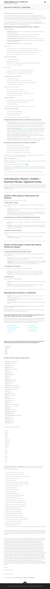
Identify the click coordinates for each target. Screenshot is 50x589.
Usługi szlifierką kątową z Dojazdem (21, 552)
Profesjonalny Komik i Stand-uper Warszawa (23, 561)
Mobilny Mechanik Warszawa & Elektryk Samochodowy (18, 548)
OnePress (31, 586)
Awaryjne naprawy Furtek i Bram (19, 539)
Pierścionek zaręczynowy (25, 128)
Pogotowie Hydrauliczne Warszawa (33, 554)
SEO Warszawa (12, 547)
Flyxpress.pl (38, 545)
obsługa (36, 236)
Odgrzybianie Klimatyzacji (12, 560)
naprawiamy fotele (34, 544)
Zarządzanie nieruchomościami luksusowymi (17, 558)
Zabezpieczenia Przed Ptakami (32, 558)
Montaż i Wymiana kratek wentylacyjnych (26, 560)
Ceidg (14, 577)
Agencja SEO (24, 542)
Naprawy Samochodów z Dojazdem (33, 539)
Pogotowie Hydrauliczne (29, 538)
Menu (45, 2)
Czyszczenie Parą (37, 538)
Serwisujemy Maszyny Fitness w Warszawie (12, 542)
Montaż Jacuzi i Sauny (21, 554)
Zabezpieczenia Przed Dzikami (32, 557)
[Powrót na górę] (25, 583)
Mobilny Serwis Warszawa (29, 577)
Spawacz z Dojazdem (12, 554)
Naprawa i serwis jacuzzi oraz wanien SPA (15, 541)
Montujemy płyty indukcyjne (14, 544)
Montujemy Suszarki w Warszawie (39, 561)
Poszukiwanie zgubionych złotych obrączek (32, 541)
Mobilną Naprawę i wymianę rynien (31, 550)
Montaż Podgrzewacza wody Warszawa (23, 563)
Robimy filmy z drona (20, 545)
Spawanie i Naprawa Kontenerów (35, 552)
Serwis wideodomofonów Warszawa (29, 555)
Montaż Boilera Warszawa (9, 563)
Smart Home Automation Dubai (19, 557)
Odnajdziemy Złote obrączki (16, 2)
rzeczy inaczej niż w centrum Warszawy (18, 168)
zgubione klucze (38, 309)
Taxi (28, 542)
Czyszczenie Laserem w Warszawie (28, 551)
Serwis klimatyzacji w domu (25, 544)
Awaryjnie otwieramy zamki (30, 545)
